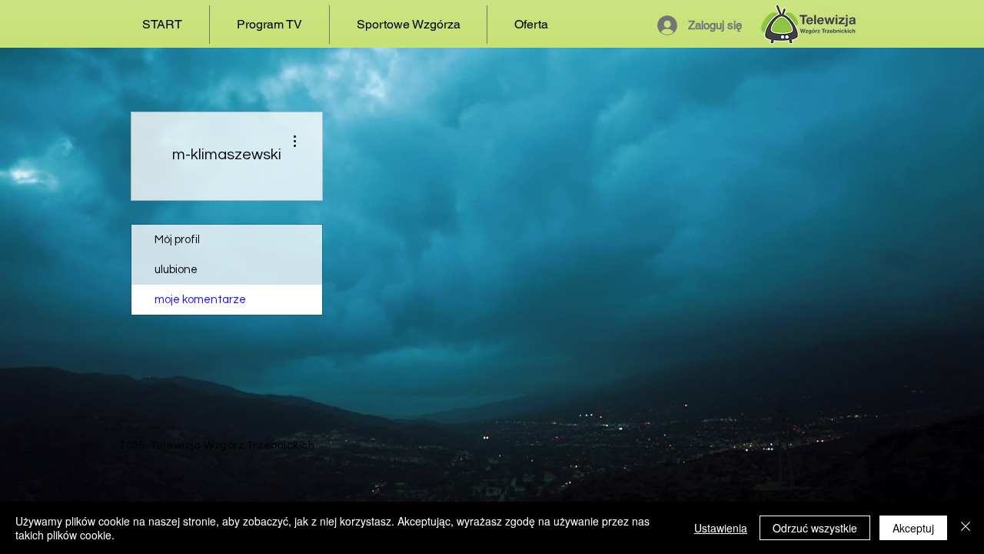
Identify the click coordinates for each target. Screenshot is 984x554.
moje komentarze (200, 299)
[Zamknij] (965, 528)
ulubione (176, 269)
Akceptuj (913, 528)
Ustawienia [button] (720, 528)
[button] (269, 24)
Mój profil (177, 239)
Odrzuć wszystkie (815, 528)
